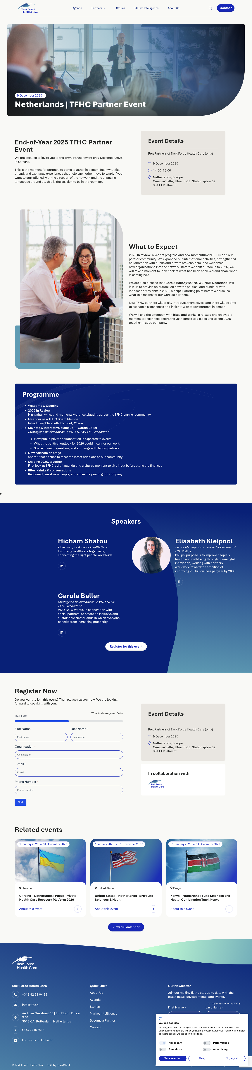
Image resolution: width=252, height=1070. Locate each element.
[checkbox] (162, 1043)
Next (20, 802)
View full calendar (126, 927)
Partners (97, 8)
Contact (226, 8)
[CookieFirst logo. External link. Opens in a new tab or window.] (160, 1018)
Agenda (77, 8)
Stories (120, 8)
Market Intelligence (146, 8)
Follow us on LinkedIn (37, 1040)
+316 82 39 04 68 (34, 994)
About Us (173, 8)
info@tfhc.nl (30, 1005)
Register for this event (126, 646)
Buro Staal (63, 1065)
